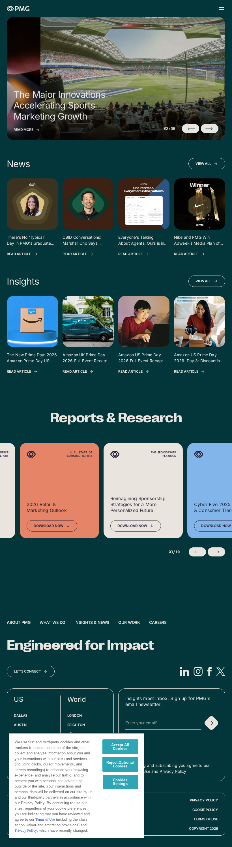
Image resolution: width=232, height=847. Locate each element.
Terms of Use (206, 819)
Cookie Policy (205, 810)
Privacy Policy (173, 771)
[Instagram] (198, 671)
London (74, 715)
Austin (20, 725)
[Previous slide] (197, 551)
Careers (158, 622)
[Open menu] (221, 8)
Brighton (76, 725)
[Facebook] (209, 671)
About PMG (19, 622)
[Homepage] (18, 8)
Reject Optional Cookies (120, 764)
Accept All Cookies (120, 747)
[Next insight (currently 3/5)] (209, 128)
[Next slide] (216, 551)
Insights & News (91, 622)
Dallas (20, 715)
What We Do (53, 622)
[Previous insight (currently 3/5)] (190, 128)
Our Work (129, 622)
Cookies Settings (120, 782)
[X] (220, 671)
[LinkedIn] (184, 671)
